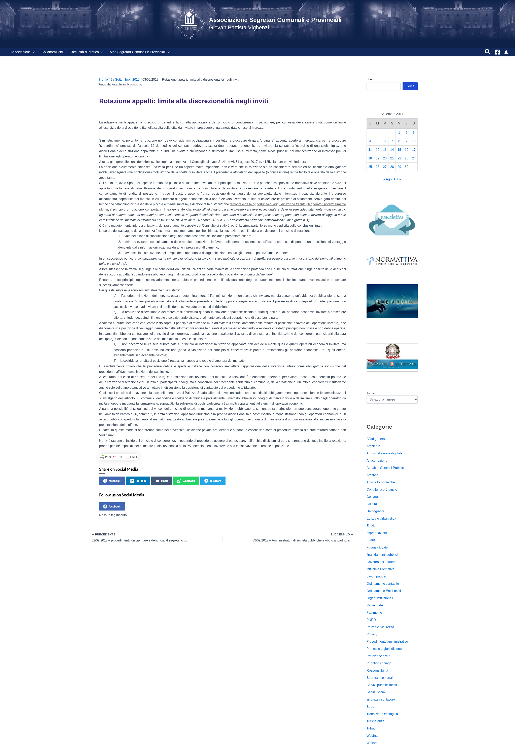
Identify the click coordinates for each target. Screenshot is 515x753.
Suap (370, 706)
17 (414, 149)
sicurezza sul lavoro (381, 699)
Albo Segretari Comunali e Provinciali (138, 52)
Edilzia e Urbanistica (381, 518)
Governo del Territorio (382, 562)
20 (385, 158)
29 (399, 167)
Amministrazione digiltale (385, 453)
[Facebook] (497, 52)
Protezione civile (378, 656)
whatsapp (189, 480)
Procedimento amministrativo (387, 641)
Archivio (372, 475)
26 (377, 167)
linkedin (141, 480)
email (164, 480)
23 (406, 158)
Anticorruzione (377, 460)
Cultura (372, 504)
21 (392, 158)
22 (399, 158)
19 (377, 158)
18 (370, 158)
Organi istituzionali (380, 598)
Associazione (20, 52)
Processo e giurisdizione (384, 648)
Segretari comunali (380, 677)
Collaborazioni (52, 52)
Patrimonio (374, 612)
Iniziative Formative (380, 569)
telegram (215, 480)
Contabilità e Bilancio (382, 489)
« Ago (387, 179)
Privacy (372, 634)
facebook (115, 480)
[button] (33, 52)
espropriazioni (377, 533)
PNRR (371, 620)
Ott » (397, 179)
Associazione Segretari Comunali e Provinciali (275, 19)
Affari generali (376, 439)
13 (385, 149)
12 (377, 149)
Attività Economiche (381, 482)
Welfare (372, 743)
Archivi (371, 393)
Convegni (373, 496)
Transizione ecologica (382, 714)
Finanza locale (377, 547)
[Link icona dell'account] (506, 52)
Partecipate (375, 605)
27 (385, 167)
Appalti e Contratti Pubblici (386, 467)
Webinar (373, 735)
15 (399, 149)
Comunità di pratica (84, 52)
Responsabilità (377, 670)
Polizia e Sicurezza (380, 627)
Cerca (370, 79)
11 (370, 149)
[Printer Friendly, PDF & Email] (118, 457)
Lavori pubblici (377, 576)
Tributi (371, 728)
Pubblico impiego (379, 663)
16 (406, 149)
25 (370, 167)
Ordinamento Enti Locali (384, 591)
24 (414, 158)
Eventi (371, 540)
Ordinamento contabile (383, 583)
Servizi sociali (376, 692)
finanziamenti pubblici (382, 554)
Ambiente (373, 446)
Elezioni (372, 525)
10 (414, 141)
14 (392, 149)
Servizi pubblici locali (382, 685)
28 (392, 167)
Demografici (375, 511)
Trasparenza (375, 721)
